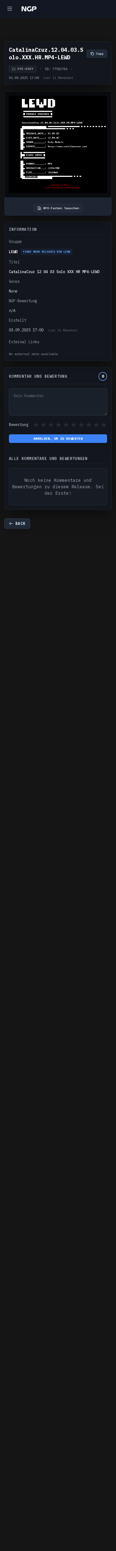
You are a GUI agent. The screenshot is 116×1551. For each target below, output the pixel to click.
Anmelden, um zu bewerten (58, 438)
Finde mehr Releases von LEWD (46, 251)
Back (20, 523)
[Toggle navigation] (9, 8)
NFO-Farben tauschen (61, 208)
